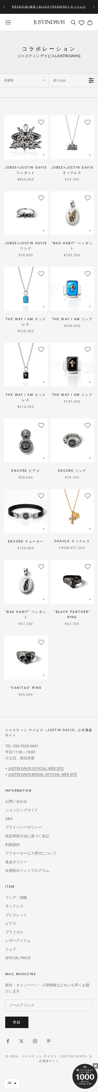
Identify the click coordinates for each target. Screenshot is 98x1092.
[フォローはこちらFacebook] (7, 1041)
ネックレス (14, 906)
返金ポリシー (16, 862)
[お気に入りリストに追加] (41, 122)
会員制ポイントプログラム (27, 870)
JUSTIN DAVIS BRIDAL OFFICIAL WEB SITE (42, 774)
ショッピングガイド (21, 810)
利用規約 (12, 845)
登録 (17, 1022)
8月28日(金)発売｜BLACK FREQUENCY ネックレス (49, 6)
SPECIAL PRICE (18, 958)
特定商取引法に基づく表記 (27, 836)
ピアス (10, 923)
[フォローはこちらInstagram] (35, 1041)
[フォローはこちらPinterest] (48, 1041)
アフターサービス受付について (30, 853)
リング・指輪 (16, 897)
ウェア (10, 949)
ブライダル (14, 932)
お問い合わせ (16, 801)
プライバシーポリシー (23, 827)
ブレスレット (16, 915)
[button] (12, 1083)
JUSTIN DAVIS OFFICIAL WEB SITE (36, 768)
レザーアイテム (18, 941)
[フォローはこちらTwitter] (21, 1041)
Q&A (9, 818)
